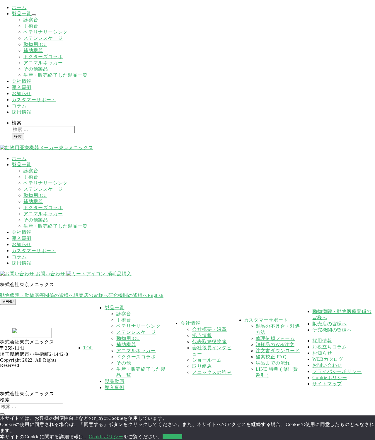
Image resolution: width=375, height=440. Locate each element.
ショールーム (207, 360)
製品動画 (114, 381)
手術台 (30, 25)
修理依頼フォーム (275, 338)
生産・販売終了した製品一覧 (55, 75)
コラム (19, 105)
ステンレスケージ (43, 38)
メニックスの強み (211, 372)
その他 (123, 362)
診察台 (30, 19)
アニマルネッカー (43, 62)
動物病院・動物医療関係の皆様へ (37, 295)
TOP (88, 347)
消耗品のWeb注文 (275, 344)
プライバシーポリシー (337, 371)
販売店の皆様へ (91, 295)
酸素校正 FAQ (271, 356)
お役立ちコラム (329, 346)
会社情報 (21, 81)
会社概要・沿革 (209, 329)
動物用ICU (35, 44)
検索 (17, 122)
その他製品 (35, 68)
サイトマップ (327, 383)
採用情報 (21, 111)
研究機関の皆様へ (128, 295)
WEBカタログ (327, 359)
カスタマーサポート (34, 99)
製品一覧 (21, 13)
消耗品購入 (119, 273)
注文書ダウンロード (278, 350)
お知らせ (21, 93)
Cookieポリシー (329, 377)
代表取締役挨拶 (209, 341)
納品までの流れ (273, 362)
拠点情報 (202, 335)
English (155, 295)
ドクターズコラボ (43, 56)
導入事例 (21, 87)
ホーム (19, 7)
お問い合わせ (50, 273)
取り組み (202, 366)
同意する (172, 436)
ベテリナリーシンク (45, 32)
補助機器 (33, 50)
